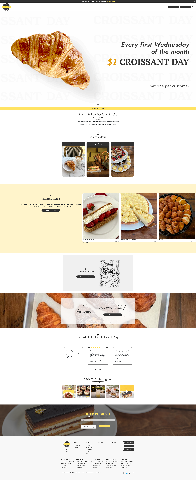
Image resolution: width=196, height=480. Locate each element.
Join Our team (89, 447)
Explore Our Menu (51, 210)
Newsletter (128, 449)
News (87, 451)
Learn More (112, 315)
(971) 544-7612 (124, 467)
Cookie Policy (86, 472)
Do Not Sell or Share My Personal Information (95, 472)
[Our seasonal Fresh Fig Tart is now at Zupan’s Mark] (69, 391)
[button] (1, 59)
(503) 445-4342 (94, 467)
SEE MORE (117, 241)
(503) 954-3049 (64, 467)
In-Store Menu (77, 445)
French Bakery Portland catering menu (57, 204)
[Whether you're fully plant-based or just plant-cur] (112, 391)
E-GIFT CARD (148, 7)
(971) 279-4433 (79, 467)
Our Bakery (89, 445)
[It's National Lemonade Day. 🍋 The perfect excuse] (98, 391)
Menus (142, 7)
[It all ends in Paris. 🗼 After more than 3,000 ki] (127, 391)
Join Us (158, 7)
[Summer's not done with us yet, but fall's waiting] (83, 391)
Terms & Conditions (81, 472)
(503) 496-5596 (109, 467)
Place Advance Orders (174, 6)
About (154, 7)
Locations (165, 7)
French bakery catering (96, 124)
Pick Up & (185, 6)
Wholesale (89, 449)
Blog (87, 453)
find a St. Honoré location (108, 124)
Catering (76, 447)
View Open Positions (111, 1)
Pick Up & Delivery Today (128, 446)
